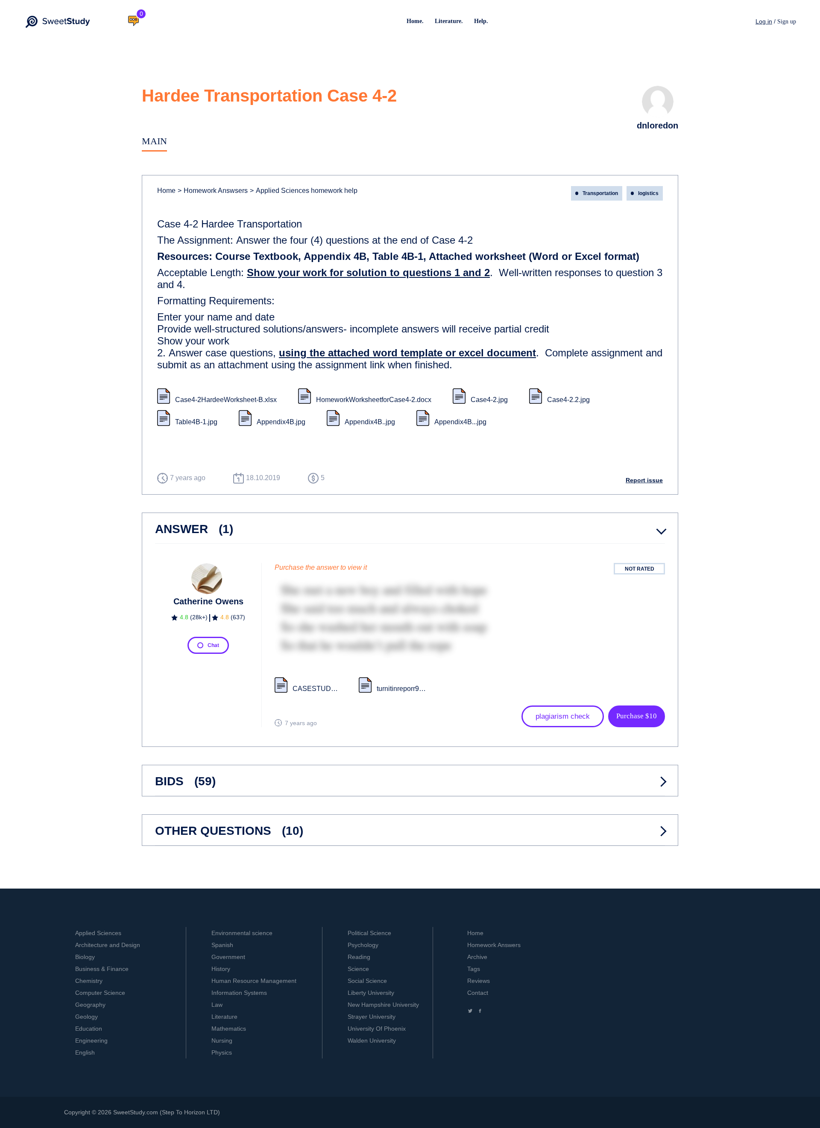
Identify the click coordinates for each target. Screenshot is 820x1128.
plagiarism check (563, 716)
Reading (359, 956)
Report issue (644, 480)
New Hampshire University (383, 1004)
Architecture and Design (107, 944)
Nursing (221, 1040)
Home (166, 190)
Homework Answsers (213, 190)
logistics (648, 193)
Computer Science (100, 992)
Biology (85, 956)
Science (358, 968)
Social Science (367, 980)
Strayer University (371, 1016)
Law (217, 1004)
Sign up (786, 21)
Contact (477, 992)
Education (88, 1028)
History (220, 968)
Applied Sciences (98, 933)
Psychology (363, 944)
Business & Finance (102, 968)
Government (228, 956)
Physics (221, 1052)
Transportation (600, 193)
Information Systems (239, 992)
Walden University (372, 1040)
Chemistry (88, 980)
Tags (473, 968)
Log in (764, 21)
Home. (415, 21)
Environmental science (241, 933)
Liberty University (371, 992)
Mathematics (228, 1028)
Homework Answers (494, 944)
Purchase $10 (636, 716)
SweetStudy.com (135, 1112)
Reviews (478, 980)
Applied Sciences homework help (303, 190)
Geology (86, 1016)
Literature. (449, 21)
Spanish (222, 944)
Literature (224, 1016)
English (85, 1052)
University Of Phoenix (377, 1028)
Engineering (91, 1040)
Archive (477, 956)
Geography (90, 1004)
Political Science (369, 933)
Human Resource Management (253, 980)
